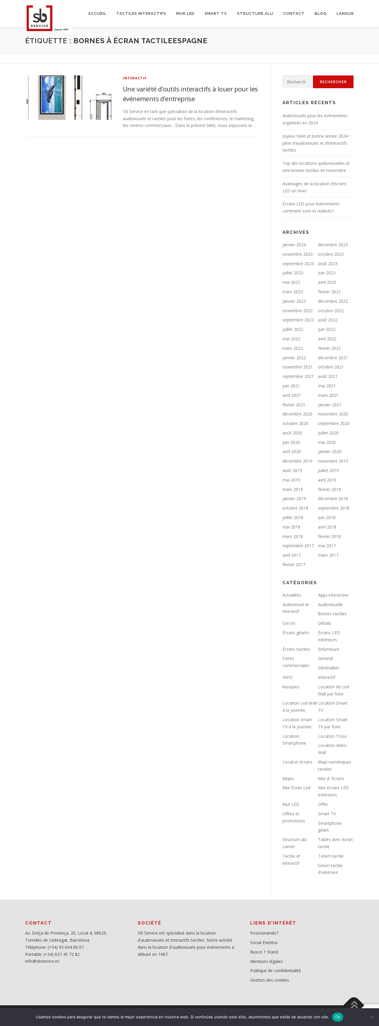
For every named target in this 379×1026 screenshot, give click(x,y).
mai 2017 (327, 545)
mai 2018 (291, 527)
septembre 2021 (298, 376)
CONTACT (294, 13)
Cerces (289, 623)
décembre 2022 (333, 301)
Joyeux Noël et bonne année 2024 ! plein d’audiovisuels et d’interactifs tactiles (316, 143)
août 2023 (328, 263)
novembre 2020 (333, 414)
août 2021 (328, 376)
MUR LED (185, 13)
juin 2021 (291, 386)
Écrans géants (295, 632)
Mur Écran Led (296, 787)
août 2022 (328, 320)
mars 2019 (292, 489)
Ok (338, 1016)
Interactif (135, 78)
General (325, 658)
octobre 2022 (331, 310)
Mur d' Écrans (331, 778)
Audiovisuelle (330, 604)
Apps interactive (333, 595)
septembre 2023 (298, 263)
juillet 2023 (292, 273)
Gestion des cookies (269, 980)
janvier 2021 (329, 404)
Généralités (329, 668)
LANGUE (345, 13)
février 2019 (329, 489)
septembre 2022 (298, 320)
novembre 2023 (297, 254)
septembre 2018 (333, 508)
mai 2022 (291, 339)
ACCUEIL (97, 13)
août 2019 (292, 470)
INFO (287, 677)
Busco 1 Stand (264, 952)
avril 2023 (327, 282)
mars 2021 (328, 395)
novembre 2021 (297, 367)
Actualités (291, 595)
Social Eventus (264, 942)
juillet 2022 (292, 329)
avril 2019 (327, 480)
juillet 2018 (292, 517)
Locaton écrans (297, 762)
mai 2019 (291, 480)
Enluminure (328, 649)
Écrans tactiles (296, 649)
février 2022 (329, 348)
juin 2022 (326, 329)
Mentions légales (266, 961)
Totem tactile (331, 856)
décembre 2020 (297, 414)
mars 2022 (292, 348)
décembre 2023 (333, 244)
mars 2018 (292, 536)
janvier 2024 (294, 244)
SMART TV (216, 13)
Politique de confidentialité (275, 970)
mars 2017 (328, 555)
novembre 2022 (297, 310)
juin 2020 (291, 442)
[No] (372, 1017)
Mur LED (290, 804)
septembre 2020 (333, 423)
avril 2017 (291, 555)
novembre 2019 (333, 461)
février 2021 (293, 404)
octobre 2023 (331, 254)
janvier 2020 (329, 451)
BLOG (321, 13)
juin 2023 (326, 273)
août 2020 (292, 433)
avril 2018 (327, 527)
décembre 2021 (333, 357)
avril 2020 (291, 451)
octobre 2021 (331, 367)
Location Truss (332, 736)
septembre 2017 (298, 545)
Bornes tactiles (332, 613)
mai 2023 (291, 282)
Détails (324, 623)
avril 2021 (291, 395)
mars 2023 (292, 291)
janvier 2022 (294, 357)
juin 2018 (326, 517)
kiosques (290, 687)
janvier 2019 (294, 498)
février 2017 (293, 564)
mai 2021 (327, 386)
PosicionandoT (264, 933)
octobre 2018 (295, 508)
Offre (323, 804)
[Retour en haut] (353, 1005)
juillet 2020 (328, 433)
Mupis (288, 778)
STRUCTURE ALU (255, 13)
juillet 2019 (328, 470)
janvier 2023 (294, 301)
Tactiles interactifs (141, 13)
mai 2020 (327, 442)
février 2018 (329, 536)
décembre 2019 (297, 461)
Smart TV (327, 813)
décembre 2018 (333, 498)
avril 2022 (327, 339)
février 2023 (329, 291)
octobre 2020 (295, 423)
